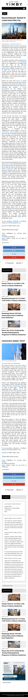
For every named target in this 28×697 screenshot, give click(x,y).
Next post (18, 263)
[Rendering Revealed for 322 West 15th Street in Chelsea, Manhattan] (14, 294)
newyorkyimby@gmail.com (13, 223)
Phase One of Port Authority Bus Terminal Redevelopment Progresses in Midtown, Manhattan (14, 332)
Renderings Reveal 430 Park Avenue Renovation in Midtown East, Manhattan (12, 315)
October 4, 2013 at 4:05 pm (14, 518)
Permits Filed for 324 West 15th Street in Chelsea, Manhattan (13, 284)
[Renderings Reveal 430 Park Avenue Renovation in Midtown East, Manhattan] (14, 309)
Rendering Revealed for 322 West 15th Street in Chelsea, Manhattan (14, 299)
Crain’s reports (9, 164)
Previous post (10, 263)
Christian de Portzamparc (14, 386)
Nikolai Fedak (6, 44)
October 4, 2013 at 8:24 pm (14, 558)
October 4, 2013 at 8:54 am (13, 504)
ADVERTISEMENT (7, 682)
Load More (14, 687)
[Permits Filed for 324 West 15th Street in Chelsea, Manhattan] (14, 279)
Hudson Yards (14, 46)
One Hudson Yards (20, 84)
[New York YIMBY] (14, 3)
